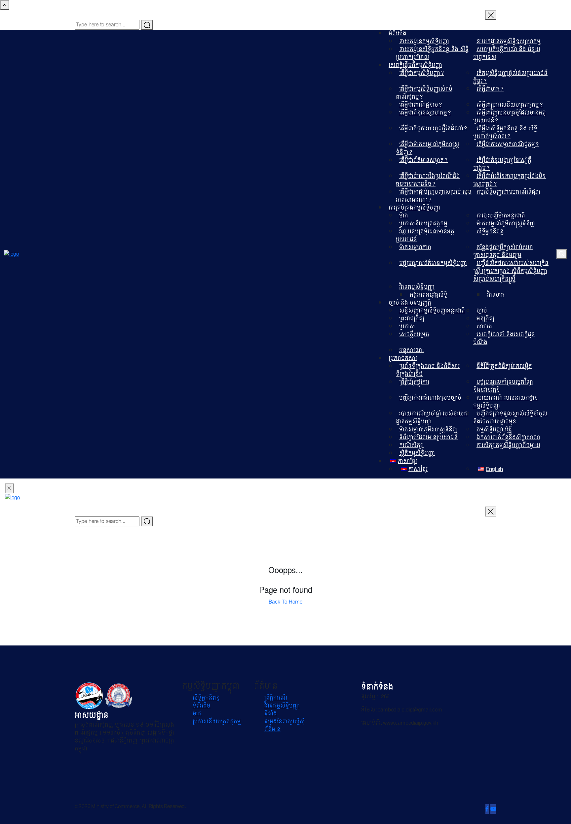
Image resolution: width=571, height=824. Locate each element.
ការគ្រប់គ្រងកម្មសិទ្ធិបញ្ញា (414, 208)
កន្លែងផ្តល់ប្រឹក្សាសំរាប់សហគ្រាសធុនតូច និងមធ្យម (503, 251)
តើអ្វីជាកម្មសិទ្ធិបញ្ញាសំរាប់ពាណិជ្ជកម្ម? (424, 93)
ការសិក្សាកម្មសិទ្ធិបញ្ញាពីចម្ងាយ (508, 445)
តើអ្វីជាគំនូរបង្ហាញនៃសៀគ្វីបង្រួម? (502, 164)
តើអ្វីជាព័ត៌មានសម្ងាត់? (423, 160)
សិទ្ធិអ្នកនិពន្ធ (490, 231)
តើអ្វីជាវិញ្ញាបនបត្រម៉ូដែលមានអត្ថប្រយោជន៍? (509, 116)
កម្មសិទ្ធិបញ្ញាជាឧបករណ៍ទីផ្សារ (508, 192)
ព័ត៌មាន (272, 729)
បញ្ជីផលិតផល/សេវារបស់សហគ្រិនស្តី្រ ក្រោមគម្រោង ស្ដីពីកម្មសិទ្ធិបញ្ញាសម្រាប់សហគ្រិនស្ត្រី (511, 271)
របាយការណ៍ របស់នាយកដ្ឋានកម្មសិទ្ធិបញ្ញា (505, 402)
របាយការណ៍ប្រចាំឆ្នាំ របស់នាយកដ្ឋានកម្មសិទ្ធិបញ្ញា (432, 417)
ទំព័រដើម (201, 705)
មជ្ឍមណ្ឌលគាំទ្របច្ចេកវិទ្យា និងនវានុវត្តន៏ (503, 386)
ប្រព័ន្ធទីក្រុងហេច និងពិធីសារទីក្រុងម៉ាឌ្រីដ (428, 370)
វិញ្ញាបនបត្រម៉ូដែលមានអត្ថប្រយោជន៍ (425, 235)
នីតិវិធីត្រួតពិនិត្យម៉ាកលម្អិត (504, 366)
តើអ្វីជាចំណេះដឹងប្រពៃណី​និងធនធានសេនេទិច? (428, 180)
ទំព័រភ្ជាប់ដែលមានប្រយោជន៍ (428, 437)
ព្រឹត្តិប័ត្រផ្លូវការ (414, 382)
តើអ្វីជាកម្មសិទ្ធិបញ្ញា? (421, 73)
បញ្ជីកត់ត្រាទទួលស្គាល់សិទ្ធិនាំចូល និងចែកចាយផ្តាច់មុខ (510, 417)
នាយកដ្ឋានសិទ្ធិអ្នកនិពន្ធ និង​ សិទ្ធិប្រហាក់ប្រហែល (432, 53)
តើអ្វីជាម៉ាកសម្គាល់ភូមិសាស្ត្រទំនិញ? (427, 148)
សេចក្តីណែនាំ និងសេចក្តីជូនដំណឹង (504, 338)
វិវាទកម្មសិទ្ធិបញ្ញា (282, 705)
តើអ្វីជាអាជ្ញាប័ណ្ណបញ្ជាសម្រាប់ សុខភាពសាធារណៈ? (434, 196)
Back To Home (285, 602)
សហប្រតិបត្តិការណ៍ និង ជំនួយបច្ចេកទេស (506, 53)
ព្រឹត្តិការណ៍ (275, 698)
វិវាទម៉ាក (496, 295)
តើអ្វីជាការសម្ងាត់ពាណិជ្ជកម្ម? (507, 144)
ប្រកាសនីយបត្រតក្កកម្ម (217, 721)
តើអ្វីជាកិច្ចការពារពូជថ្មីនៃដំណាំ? (433, 128)
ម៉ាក (197, 713)
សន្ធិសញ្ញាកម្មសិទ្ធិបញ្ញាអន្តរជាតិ (432, 310)
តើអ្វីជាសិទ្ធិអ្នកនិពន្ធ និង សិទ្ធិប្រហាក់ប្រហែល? (505, 132)
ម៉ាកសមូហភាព (415, 247)
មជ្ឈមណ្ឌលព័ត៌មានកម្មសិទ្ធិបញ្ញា (433, 263)
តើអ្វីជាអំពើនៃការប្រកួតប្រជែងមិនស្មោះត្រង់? (509, 180)
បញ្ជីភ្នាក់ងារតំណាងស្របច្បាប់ (430, 398)
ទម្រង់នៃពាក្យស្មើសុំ (284, 721)
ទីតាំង (270, 713)
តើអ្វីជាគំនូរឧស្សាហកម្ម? (425, 112)
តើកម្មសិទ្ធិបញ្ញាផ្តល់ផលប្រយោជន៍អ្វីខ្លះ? (510, 77)
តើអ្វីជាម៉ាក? (490, 89)
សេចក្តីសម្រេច (414, 334)
